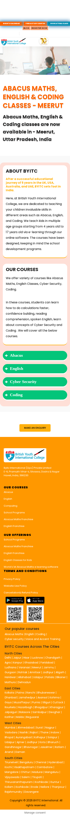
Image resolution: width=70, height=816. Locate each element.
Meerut (36, 667)
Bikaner (61, 677)
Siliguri (46, 702)
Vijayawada (12, 777)
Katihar (9, 717)
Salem (26, 777)
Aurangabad (24, 737)
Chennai (40, 762)
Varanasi (24, 667)
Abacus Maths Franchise (18, 519)
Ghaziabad (31, 662)
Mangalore (11, 772)
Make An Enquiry (35, 428)
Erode (34, 787)
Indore (55, 732)
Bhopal (9, 737)
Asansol (42, 697)
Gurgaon (10, 672)
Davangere (31, 792)
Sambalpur (39, 712)
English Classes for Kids (18, 560)
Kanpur (17, 662)
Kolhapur (39, 737)
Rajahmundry (14, 792)
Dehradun (24, 682)
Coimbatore (45, 767)
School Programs (14, 512)
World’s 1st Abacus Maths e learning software (31, 567)
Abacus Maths (14, 634)
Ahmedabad (26, 727)
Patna (20, 692)
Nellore (45, 787)
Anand (9, 752)
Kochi (8, 767)
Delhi (8, 658)
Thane (44, 732)
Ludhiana (10, 667)
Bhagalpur (41, 707)
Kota (43, 742)
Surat (39, 727)
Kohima (55, 697)
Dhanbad (11, 697)
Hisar (26, 658)
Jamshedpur (27, 697)
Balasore (24, 712)
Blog (26, 27)
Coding (40, 634)
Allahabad (24, 677)
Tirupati (37, 777)
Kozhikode (42, 782)
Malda (20, 717)
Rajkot (34, 732)
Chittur (25, 772)
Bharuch (53, 742)
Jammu (49, 667)
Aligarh (60, 672)
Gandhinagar (13, 747)
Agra (8, 662)
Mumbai (10, 727)
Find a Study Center (35, 24)
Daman (20, 752)
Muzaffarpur (22, 702)
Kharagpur (56, 707)
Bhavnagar (31, 747)
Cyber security (14, 639)
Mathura (10, 682)
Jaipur (17, 658)
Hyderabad (56, 762)
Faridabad (47, 662)
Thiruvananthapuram (19, 782)
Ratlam (60, 747)
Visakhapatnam (24, 767)
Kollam (9, 787)
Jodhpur (48, 672)
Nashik (24, 732)
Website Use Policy (15, 586)
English (8, 499)
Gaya (8, 702)
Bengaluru (26, 762)
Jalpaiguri (11, 712)
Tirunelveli (11, 762)
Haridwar (10, 677)
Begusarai (32, 717)
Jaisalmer (46, 747)
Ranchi (30, 692)
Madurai (37, 772)
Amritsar (35, 672)
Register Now (39, 27)
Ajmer (20, 742)
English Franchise (14, 526)
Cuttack (58, 702)
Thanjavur (58, 787)
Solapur (52, 737)
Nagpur (50, 727)
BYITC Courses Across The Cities (32, 646)
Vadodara (11, 732)
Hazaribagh (25, 707)
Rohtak (22, 672)
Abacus (8, 492)
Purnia (36, 702)
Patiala (49, 677)
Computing (10, 506)
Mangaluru (52, 772)
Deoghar (54, 712)
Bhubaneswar (46, 692)
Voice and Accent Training (43, 639)
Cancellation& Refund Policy (21, 592)
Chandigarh (53, 658)
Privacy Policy (12, 579)
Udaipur (38, 677)
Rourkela (10, 707)
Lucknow (37, 658)
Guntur (55, 782)
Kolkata (9, 692)
